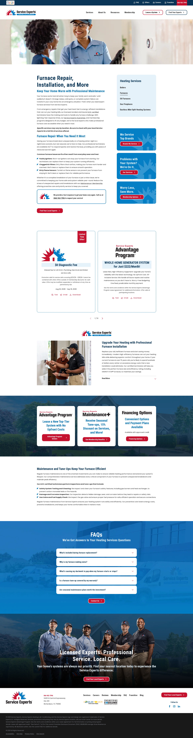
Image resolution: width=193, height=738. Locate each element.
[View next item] (102, 318)
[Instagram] (174, 706)
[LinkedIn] (179, 706)
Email (65, 295)
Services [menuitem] (89, 12)
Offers (147, 2)
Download (77, 295)
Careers (158, 2)
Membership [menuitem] (130, 12)
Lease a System (151, 12)
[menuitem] (123, 87)
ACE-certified (93, 112)
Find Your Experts (175, 12)
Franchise (170, 2)
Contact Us (95, 601)
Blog (141, 695)
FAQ (137, 2)
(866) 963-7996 (59, 198)
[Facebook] (169, 706)
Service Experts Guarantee (74, 118)
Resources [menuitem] (115, 12)
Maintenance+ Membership (91, 183)
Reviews (105, 695)
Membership (116, 695)
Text (56, 295)
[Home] (21, 12)
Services (86, 695)
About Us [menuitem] (102, 12)
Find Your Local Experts (48, 211)
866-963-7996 (182, 3)
